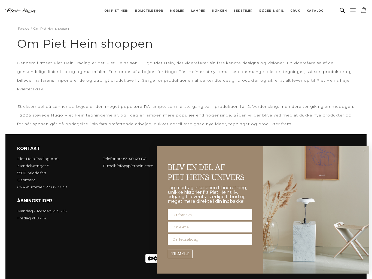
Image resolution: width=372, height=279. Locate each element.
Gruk (295, 11)
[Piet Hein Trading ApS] (20, 11)
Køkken (219, 11)
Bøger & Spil (271, 11)
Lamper (198, 11)
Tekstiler (243, 11)
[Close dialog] (364, 151)
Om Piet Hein (116, 11)
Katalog (315, 11)
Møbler (177, 11)
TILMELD (180, 254)
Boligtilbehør (149, 11)
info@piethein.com (135, 165)
